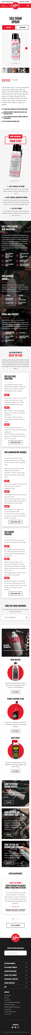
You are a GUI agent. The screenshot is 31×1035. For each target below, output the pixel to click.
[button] (15, 442)
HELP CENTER (27, 1)
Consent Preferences (10, 1011)
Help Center (7, 995)
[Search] (10, 6)
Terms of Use (7, 1014)
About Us (6, 997)
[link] (10, 80)
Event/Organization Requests (12, 1002)
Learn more (22, 27)
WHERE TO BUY (21, 1)
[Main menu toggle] (28, 5)
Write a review (6, 81)
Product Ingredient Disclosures (12, 1007)
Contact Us (7, 1000)
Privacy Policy (7, 1009)
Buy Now (8, 27)
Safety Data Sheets (9, 1004)
